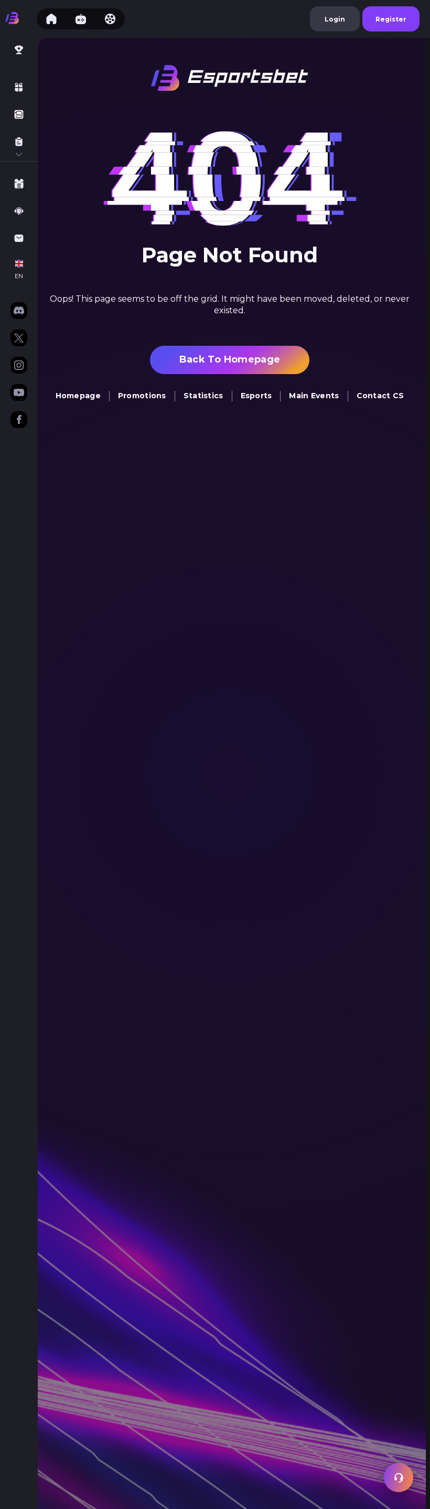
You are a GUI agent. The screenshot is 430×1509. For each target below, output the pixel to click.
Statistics (203, 395)
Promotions (142, 395)
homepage (78, 395)
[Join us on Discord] (18, 311)
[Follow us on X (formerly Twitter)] (18, 339)
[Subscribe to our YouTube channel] (18, 393)
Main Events (314, 395)
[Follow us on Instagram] (18, 366)
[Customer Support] (398, 1477)
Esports (256, 395)
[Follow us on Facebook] (18, 420)
